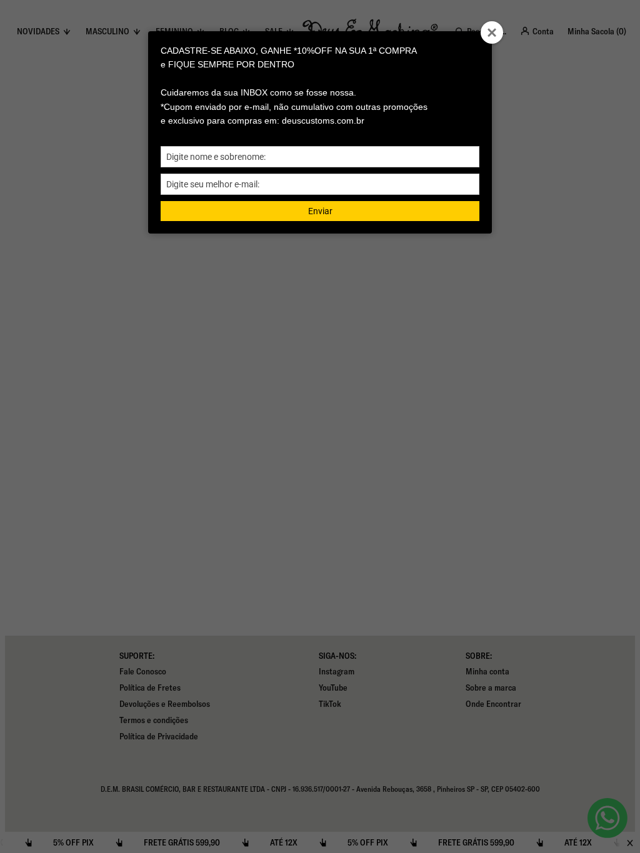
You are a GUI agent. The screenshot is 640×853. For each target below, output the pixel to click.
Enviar (320, 211)
